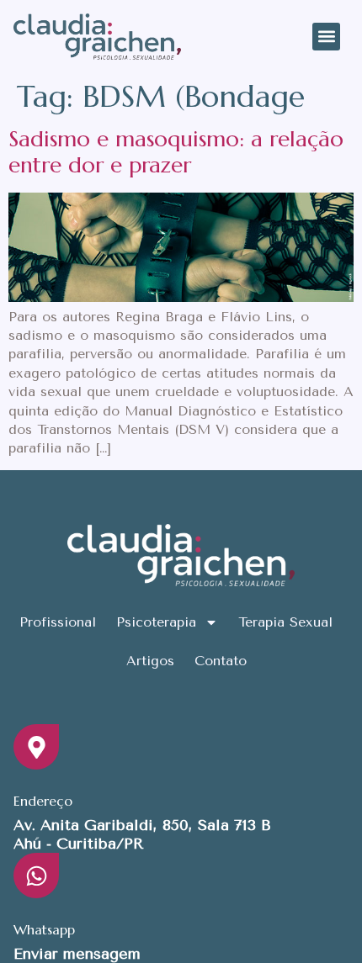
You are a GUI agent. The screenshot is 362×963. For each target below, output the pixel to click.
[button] (326, 36)
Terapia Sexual (285, 622)
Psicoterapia (156, 622)
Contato (220, 661)
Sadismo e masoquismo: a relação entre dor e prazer (175, 151)
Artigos (150, 661)
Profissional (57, 622)
